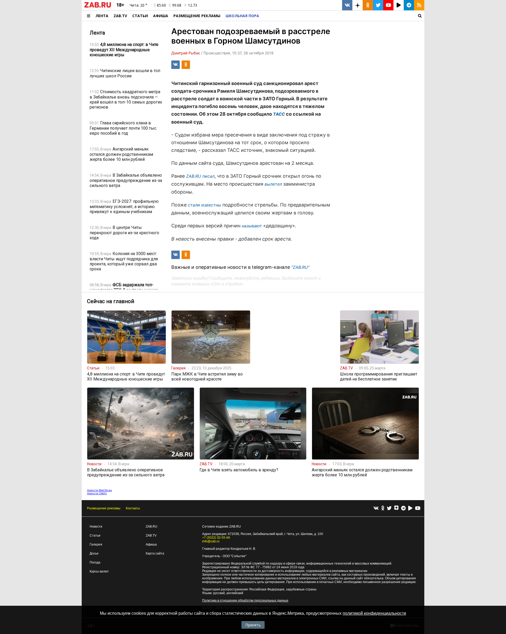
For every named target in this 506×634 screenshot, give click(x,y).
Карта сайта (155, 553)
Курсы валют (99, 571)
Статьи (140, 15)
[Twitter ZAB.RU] (378, 5)
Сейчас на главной (110, 301)
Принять (253, 624)
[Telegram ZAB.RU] (409, 5)
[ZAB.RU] (97, 6)
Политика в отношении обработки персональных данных (245, 600)
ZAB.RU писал (200, 176)
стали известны (204, 205)
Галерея (96, 544)
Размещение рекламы (103, 508)
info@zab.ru (211, 541)
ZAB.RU (151, 526)
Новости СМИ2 (97, 493)
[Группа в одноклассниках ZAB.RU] (368, 5)
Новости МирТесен (99, 490)
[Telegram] (403, 508)
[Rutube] (410, 508)
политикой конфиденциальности (374, 613)
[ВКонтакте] (376, 508)
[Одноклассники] (383, 508)
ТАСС (279, 114)
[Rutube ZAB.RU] (398, 5)
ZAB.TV (120, 15)
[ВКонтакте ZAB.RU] (347, 5)
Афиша (160, 15)
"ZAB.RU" (300, 267)
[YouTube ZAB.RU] (388, 5)
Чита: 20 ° (138, 5)
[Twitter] (389, 508)
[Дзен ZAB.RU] (357, 5)
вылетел (273, 184)
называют (252, 225)
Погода (95, 562)
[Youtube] (418, 508)
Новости (96, 526)
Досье (94, 553)
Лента (101, 15)
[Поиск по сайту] (343, 16)
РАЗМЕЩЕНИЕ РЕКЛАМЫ (196, 15)
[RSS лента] (419, 5)
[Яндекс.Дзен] (396, 508)
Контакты (133, 508)
